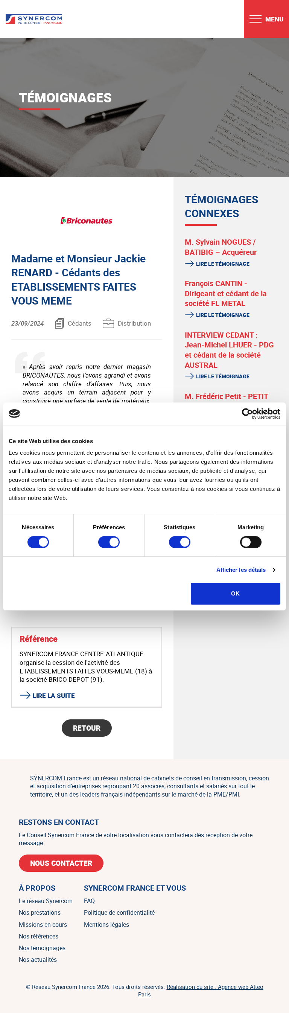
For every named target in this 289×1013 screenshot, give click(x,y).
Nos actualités (38, 959)
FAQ (89, 901)
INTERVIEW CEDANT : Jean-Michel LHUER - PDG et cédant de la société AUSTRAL (229, 350)
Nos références (38, 936)
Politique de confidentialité (119, 912)
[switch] (109, 542)
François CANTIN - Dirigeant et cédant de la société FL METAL (226, 293)
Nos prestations (40, 912)
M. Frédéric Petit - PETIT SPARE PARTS (226, 401)
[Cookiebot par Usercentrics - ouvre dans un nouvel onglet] (247, 413)
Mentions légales (106, 924)
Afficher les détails (241, 570)
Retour (86, 728)
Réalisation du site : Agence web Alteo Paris (200, 990)
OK (235, 593)
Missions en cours (43, 924)
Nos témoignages (42, 948)
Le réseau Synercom (46, 901)
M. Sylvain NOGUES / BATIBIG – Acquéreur (221, 247)
